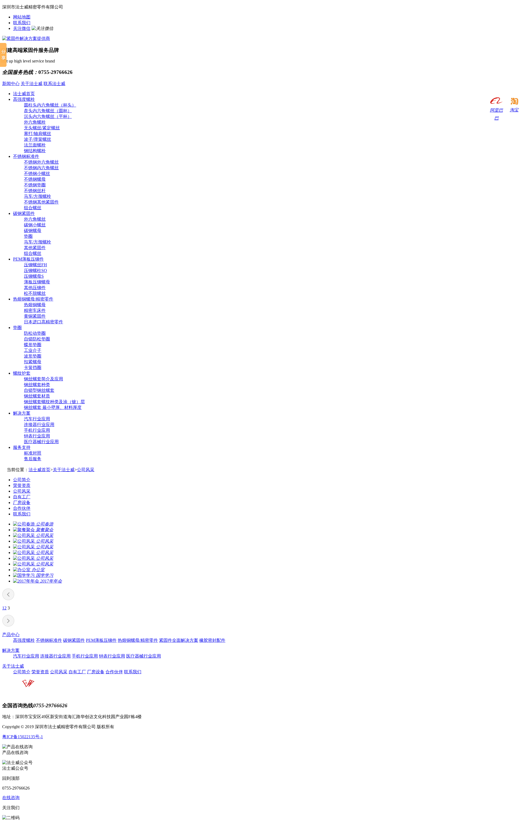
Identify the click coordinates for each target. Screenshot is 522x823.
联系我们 (21, 22)
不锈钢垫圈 (35, 185)
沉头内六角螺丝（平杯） (48, 116)
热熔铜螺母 (35, 304)
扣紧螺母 (32, 361)
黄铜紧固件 (35, 316)
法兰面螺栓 (35, 145)
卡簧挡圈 (32, 367)
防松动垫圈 (35, 333)
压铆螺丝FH (35, 264)
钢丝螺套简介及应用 (43, 379)
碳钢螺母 (32, 230)
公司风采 (85, 469)
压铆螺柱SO (35, 270)
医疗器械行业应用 (41, 441)
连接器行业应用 (39, 424)
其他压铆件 (35, 287)
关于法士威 (31, 83)
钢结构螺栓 (35, 150)
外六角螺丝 (35, 219)
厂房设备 (21, 502)
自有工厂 (21, 497)
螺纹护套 (21, 373)
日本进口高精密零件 (43, 322)
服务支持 (21, 447)
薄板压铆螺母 (37, 282)
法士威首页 (24, 93)
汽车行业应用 (37, 419)
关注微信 (21, 28)
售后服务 (32, 458)
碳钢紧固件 (24, 213)
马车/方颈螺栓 (37, 196)
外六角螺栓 (35, 122)
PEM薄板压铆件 (28, 259)
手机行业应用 (37, 430)
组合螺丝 (32, 207)
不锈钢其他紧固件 (41, 202)
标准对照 (32, 453)
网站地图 (21, 17)
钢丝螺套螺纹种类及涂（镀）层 (54, 401)
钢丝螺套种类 (37, 384)
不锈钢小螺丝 (37, 173)
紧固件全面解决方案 (178, 640)
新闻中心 (11, 83)
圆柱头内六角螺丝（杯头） (50, 105)
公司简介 (21, 479)
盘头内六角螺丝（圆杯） (48, 110)
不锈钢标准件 (26, 156)
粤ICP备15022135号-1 (22, 736)
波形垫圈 (32, 356)
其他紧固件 (35, 247)
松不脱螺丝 (35, 293)
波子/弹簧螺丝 (37, 139)
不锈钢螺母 (35, 179)
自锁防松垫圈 (37, 339)
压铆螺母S (34, 276)
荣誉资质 (21, 485)
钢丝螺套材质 (37, 396)
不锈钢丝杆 (35, 190)
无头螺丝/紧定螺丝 (42, 128)
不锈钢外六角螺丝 (41, 162)
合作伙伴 (21, 508)
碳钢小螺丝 (35, 225)
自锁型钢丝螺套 (39, 390)
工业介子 (32, 350)
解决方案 (21, 413)
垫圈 (28, 236)
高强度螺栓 (24, 99)
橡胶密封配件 (212, 640)
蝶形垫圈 (32, 344)
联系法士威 (54, 83)
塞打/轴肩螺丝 (37, 133)
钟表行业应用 (37, 436)
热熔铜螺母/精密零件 (33, 299)
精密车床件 (35, 310)
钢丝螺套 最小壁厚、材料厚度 (53, 407)
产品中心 (11, 634)
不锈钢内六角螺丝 (41, 167)
